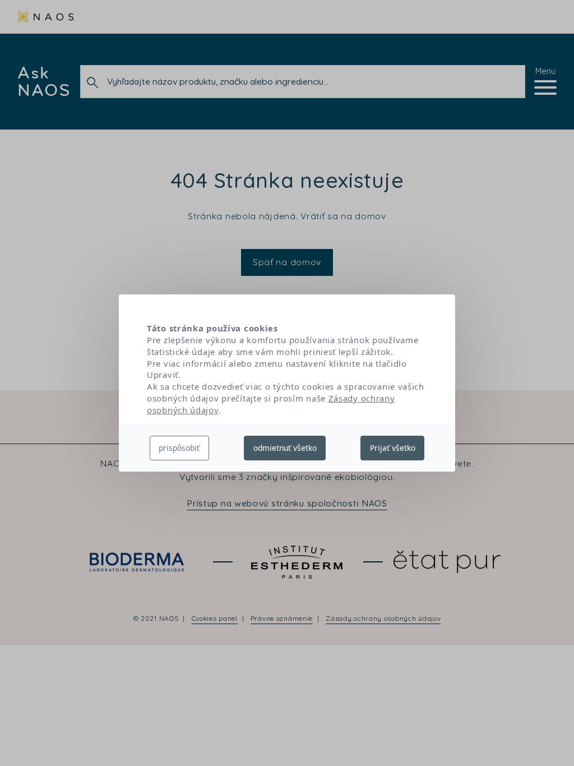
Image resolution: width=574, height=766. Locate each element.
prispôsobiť (179, 447)
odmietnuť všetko (285, 447)
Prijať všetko (392, 447)
